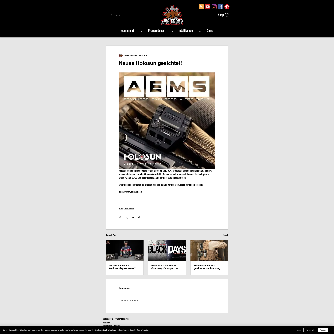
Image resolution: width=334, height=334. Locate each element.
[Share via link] (139, 217)
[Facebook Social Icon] (220, 6)
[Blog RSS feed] (201, 7)
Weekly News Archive (126, 208)
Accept (323, 330)
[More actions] (213, 55)
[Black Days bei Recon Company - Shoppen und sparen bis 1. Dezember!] (167, 250)
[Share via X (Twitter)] (126, 217)
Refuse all (310, 330)
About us (106, 322)
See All (225, 235)
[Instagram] (214, 6)
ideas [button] (299, 330)
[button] (227, 15)
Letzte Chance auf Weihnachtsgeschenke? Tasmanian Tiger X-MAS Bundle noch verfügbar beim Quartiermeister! (122, 267)
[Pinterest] (226, 6)
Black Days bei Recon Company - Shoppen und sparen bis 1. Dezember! (165, 267)
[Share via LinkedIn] (133, 217)
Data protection (142, 330)
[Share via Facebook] (120, 217)
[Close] (330, 330)
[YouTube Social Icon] (207, 6)
